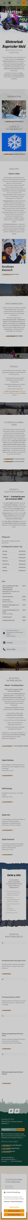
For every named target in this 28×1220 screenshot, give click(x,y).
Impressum (7, 1201)
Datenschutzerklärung (17, 1201)
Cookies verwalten (14, 1207)
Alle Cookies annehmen (14, 1214)
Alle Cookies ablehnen (14, 1210)
